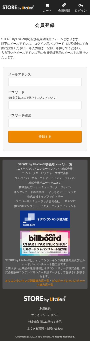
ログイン (81, 10)
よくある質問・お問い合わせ (45, 328)
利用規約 (45, 308)
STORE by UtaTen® (18, 8)
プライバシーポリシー (45, 315)
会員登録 (64, 10)
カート (47, 10)
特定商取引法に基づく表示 (45, 321)
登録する (45, 137)
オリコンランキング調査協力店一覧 (27, 280)
